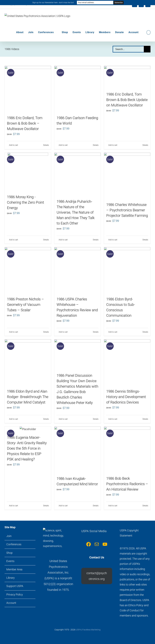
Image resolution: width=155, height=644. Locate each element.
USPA (78, 629)
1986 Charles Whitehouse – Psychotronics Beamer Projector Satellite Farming (127, 210)
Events (10, 561)
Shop (9, 552)
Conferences (13, 544)
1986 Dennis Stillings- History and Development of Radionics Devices (126, 396)
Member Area (14, 569)
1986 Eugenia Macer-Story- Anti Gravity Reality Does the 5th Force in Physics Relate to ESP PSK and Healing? (27, 448)
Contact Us (96, 557)
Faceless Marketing (91, 629)
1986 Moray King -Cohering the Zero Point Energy (25, 202)
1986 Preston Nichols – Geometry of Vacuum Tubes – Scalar (25, 304)
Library (10, 577)
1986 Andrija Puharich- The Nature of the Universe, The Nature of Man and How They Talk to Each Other (76, 212)
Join (9, 536)
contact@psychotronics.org (96, 576)
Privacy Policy (14, 594)
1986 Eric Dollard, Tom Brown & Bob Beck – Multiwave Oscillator (24, 123)
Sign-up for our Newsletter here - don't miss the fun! (53, 3)
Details (46, 145)
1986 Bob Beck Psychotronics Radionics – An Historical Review (127, 483)
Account (11, 602)
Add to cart (13, 145)
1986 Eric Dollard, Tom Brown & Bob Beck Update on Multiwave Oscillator (127, 99)
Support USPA (14, 586)
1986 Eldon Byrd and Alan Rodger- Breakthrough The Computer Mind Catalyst (27, 396)
